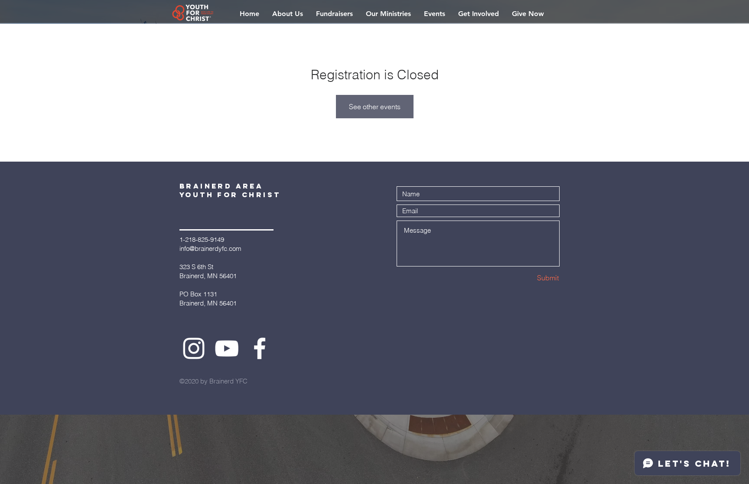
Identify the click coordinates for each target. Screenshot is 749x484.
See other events (375, 106)
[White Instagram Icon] (193, 348)
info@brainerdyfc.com (210, 248)
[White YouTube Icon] (226, 348)
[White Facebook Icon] (259, 348)
